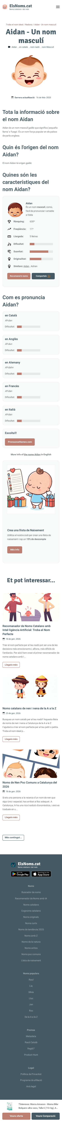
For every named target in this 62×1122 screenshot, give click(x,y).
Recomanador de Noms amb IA (31, 898)
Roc (31, 1010)
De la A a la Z (31, 1017)
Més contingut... (13, 837)
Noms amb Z (31, 935)
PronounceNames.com (20, 442)
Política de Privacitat (31, 1074)
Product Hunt (31, 1055)
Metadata (31, 1036)
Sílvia (31, 992)
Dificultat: (10, 326)
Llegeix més (11, 665)
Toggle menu (59, 7)
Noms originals (31, 917)
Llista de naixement (31, 960)
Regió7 (31, 1048)
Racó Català (31, 1042)
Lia (31, 986)
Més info (14, 549)
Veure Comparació (45, 1116)
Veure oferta (16, 1116)
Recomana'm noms (19, 276)
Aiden (26, 266)
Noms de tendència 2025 (31, 929)
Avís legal (31, 1086)
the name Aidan (32, 454)
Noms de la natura (31, 942)
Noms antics (31, 948)
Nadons (28, 24)
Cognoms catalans (31, 911)
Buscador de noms (31, 892)
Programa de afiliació (31, 1080)
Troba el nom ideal (14, 24)
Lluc (31, 998)
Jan (31, 1004)
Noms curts (31, 923)
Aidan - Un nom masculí (45, 24)
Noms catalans (31, 904)
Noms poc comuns (31, 954)
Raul (31, 979)
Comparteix (41, 276)
